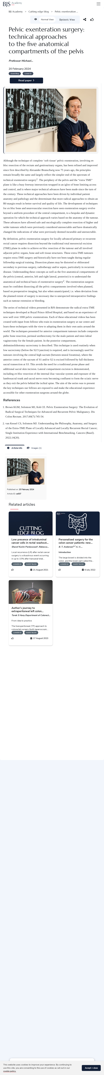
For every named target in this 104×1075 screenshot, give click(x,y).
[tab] (15, 448)
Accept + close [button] (91, 1068)
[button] (79, 1068)
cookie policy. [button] (9, 1071)
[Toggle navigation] (98, 4)
